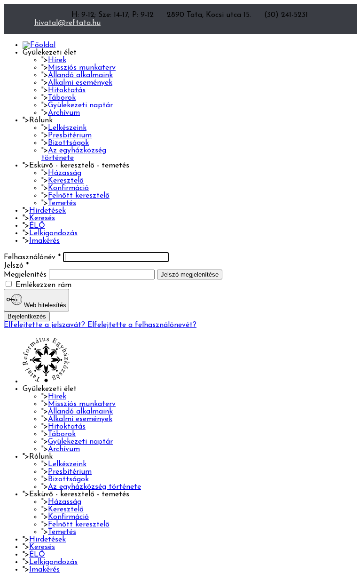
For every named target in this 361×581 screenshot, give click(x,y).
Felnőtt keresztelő (79, 195)
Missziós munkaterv (82, 68)
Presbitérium (70, 135)
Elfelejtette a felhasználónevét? (141, 325)
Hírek (57, 60)
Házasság (64, 173)
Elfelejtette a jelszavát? (45, 325)
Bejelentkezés (27, 316)
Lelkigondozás (53, 233)
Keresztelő (66, 180)
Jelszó (16, 266)
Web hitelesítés (44, 305)
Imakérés (44, 241)
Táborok (62, 98)
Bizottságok (68, 143)
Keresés (42, 218)
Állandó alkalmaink (80, 75)
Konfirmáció (68, 188)
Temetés (62, 203)
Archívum (64, 113)
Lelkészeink (67, 128)
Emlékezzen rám (42, 285)
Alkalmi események (80, 83)
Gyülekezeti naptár (80, 105)
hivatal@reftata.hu (67, 23)
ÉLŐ (37, 226)
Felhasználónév (32, 257)
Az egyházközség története (94, 487)
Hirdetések (47, 211)
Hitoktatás (67, 90)
